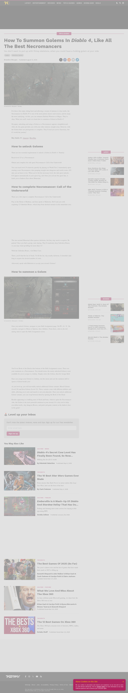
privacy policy (101, 686)
